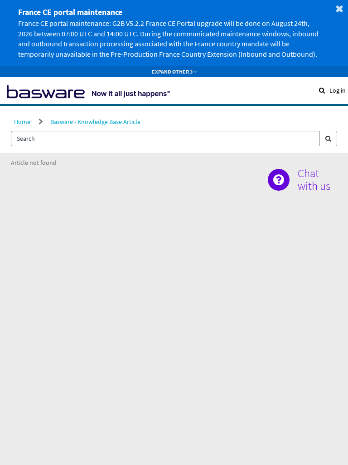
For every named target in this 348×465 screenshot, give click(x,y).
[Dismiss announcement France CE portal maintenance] (339, 9)
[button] (322, 90)
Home (22, 122)
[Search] (328, 138)
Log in (337, 90)
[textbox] (165, 138)
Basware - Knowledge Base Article (95, 122)
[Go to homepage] (88, 90)
